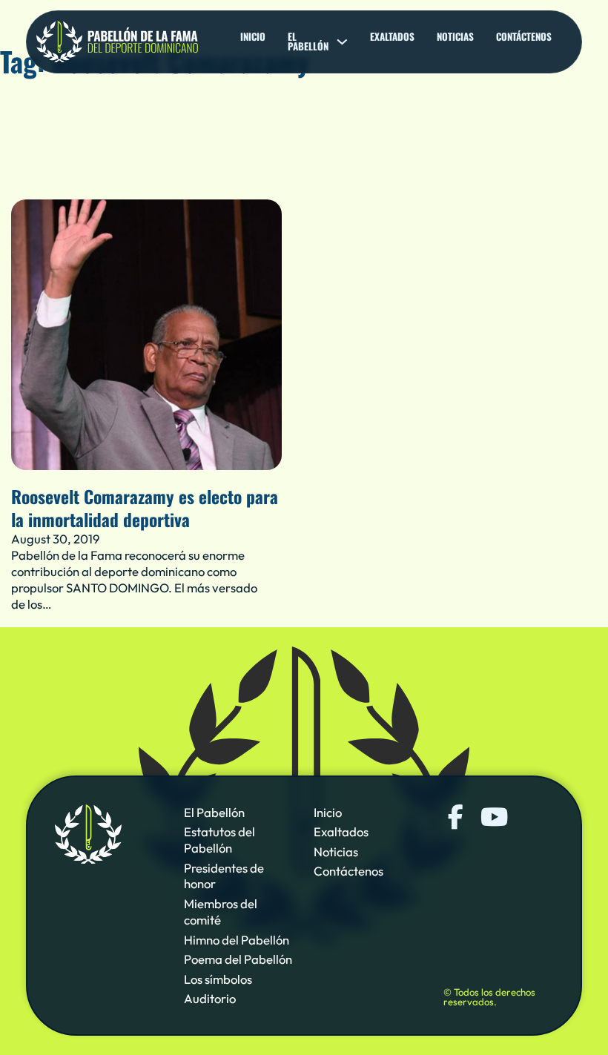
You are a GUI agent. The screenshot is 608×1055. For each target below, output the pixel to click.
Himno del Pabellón (236, 939)
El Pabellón (214, 812)
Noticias (455, 37)
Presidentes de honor (224, 876)
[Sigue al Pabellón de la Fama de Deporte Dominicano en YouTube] (492, 816)
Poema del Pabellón (238, 959)
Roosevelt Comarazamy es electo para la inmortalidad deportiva (144, 507)
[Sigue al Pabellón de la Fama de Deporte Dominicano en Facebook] (455, 816)
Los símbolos (218, 979)
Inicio (252, 37)
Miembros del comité (220, 911)
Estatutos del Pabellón (219, 840)
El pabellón (308, 41)
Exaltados (392, 37)
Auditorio (210, 998)
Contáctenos (524, 37)
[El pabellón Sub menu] (342, 42)
